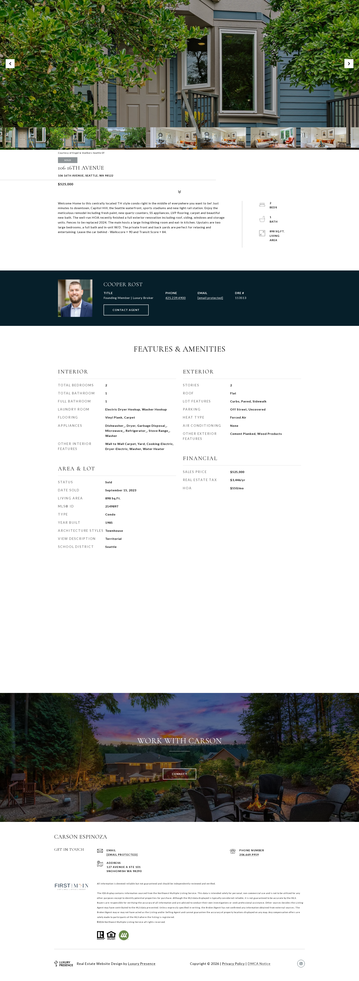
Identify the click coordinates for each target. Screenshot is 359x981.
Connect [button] (179, 773)
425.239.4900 (175, 297)
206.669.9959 (249, 854)
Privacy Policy (233, 964)
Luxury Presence (142, 964)
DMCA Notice (259, 964)
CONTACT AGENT (126, 309)
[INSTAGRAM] (301, 963)
